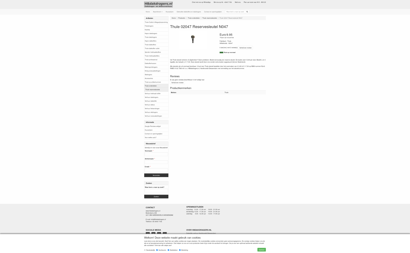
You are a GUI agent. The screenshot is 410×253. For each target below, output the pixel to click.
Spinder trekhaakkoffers (153, 52)
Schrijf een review (245, 48)
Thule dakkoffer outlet (152, 48)
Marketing (184, 250)
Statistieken (174, 250)
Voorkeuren (162, 250)
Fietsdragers (149, 26)
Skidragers (148, 74)
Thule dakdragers (151, 37)
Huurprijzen (149, 130)
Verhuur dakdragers (151, 97)
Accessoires (149, 78)
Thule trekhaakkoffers (152, 56)
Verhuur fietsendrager (152, 108)
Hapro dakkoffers (150, 41)
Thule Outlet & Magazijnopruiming (156, 22)
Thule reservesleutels (152, 89)
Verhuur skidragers (151, 112)
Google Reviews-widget (153, 126)
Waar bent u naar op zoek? (154, 187)
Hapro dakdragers (151, 33)
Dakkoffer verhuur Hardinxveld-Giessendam (201, 233)
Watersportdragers (151, 67)
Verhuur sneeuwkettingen (153, 116)
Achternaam (149, 159)
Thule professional (151, 59)
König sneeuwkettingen (152, 71)
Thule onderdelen (151, 86)
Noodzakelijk (150, 250)
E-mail (147, 167)
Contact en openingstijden (153, 134)
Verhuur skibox (150, 105)
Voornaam (148, 151)
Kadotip (147, 30)
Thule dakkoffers (150, 45)
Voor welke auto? (150, 137)
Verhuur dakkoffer (151, 101)
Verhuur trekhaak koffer (153, 93)
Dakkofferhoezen (150, 63)
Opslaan (261, 250)
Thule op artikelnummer (153, 82)
